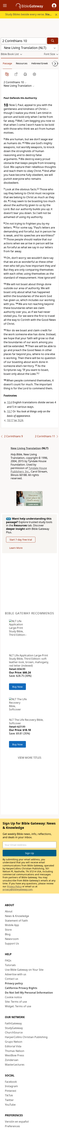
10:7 (9, 411)
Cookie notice (13, 997)
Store (8, 929)
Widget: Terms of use (18, 1006)
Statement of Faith (16, 920)
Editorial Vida (13, 1046)
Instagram (11, 1086)
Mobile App (12, 925)
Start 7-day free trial (21, 539)
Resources (21, 63)
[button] (54, 5)
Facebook (11, 1082)
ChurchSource (14, 1032)
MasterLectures (14, 1064)
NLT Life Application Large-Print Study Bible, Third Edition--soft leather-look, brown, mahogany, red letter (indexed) (29, 660)
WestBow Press (14, 1055)
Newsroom (12, 939)
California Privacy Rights (21, 988)
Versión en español (17, 1121)
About (8, 911)
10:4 (9, 402)
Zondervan (11, 1060)
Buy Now (17, 686)
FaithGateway (13, 1023)
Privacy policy (14, 983)
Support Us (12, 943)
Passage (7, 63)
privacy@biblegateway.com (17, 889)
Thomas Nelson (14, 1051)
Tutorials (10, 965)
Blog (7, 934)
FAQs (8, 960)
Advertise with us (15, 974)
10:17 (10, 420)
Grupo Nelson (13, 1041)
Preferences (12, 1126)
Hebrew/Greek (39, 63)
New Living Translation (26, 448)
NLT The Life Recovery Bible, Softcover (26, 721)
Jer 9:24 (18, 420)
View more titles (29, 757)
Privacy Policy (14, 886)
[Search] (52, 41)
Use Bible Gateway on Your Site (24, 969)
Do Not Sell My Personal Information (29, 992)
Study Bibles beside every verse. (31, 14)
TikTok (9, 1095)
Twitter (9, 1100)
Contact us (11, 979)
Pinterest (10, 1091)
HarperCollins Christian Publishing (26, 1037)
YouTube (10, 1104)
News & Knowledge (17, 916)
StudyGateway (14, 1028)
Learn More (15, 547)
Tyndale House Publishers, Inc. (29, 469)
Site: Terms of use (16, 1001)
